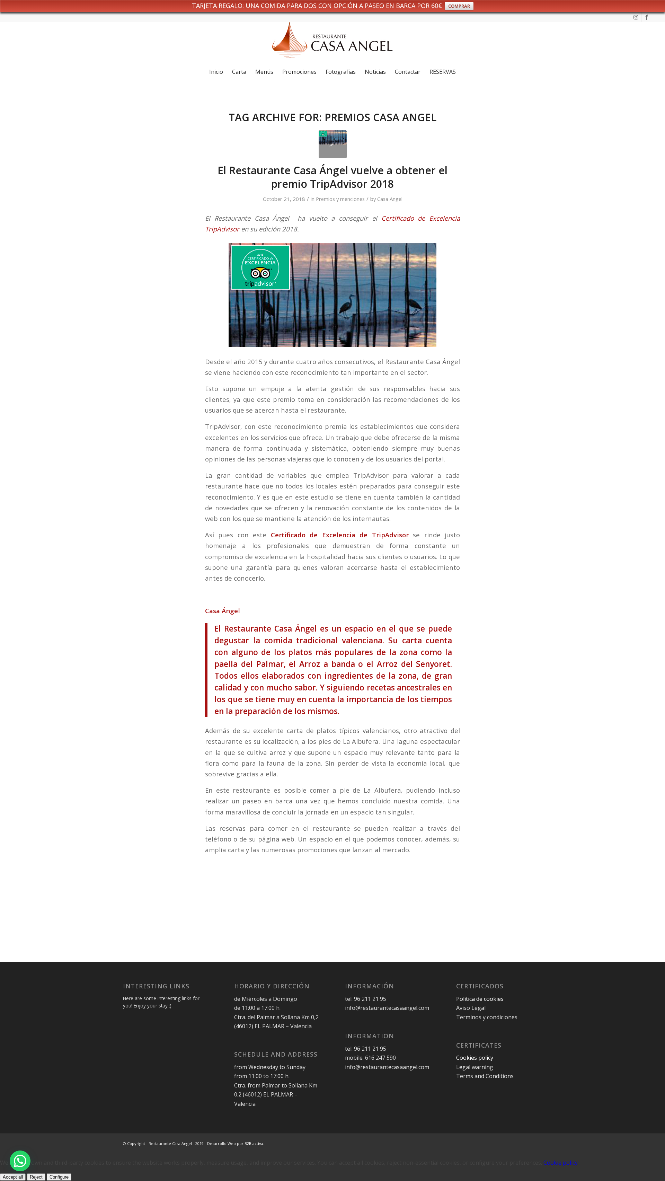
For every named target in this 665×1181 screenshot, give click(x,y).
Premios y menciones (340, 198)
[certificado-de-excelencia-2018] (333, 144)
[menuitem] (216, 71)
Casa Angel (389, 198)
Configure (59, 1177)
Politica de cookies (480, 999)
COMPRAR (459, 6)
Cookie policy (560, 1162)
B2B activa (254, 1143)
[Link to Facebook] (646, 17)
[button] (20, 1161)
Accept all (13, 1177)
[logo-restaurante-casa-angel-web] (332, 42)
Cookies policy (474, 1057)
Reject (36, 1177)
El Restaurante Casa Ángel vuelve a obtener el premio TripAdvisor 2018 (332, 177)
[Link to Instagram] (636, 17)
